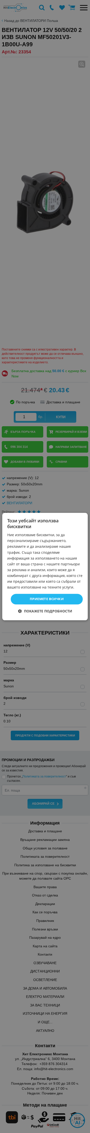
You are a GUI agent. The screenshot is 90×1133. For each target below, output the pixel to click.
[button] (45, 611)
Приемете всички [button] (47, 599)
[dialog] (45, 566)
